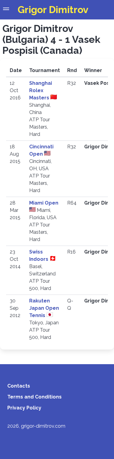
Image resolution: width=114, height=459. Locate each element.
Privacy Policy (24, 408)
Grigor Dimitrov (53, 9)
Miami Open (43, 203)
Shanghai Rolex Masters (40, 90)
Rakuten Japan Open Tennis (44, 308)
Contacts (18, 386)
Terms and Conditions (34, 397)
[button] (6, 10)
